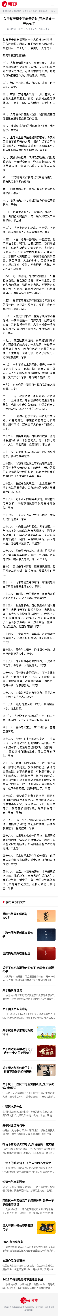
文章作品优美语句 (13, 1260)
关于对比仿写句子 (13, 1125)
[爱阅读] (9, 4)
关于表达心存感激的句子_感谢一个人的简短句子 (17, 1051)
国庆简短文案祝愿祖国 (16, 953)
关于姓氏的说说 (12, 990)
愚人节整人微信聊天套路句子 (17, 1227)
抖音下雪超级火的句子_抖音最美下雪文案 (28, 1144)
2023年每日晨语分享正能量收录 (22, 1279)
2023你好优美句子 (14, 1242)
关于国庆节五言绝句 (15, 1009)
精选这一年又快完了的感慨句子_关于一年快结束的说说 (28, 1202)
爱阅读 (8, 11)
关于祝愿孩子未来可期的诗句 (17, 1032)
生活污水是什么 (12, 1106)
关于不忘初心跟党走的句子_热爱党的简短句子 (28, 969)
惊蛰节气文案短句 (13, 1181)
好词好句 (18, 11)
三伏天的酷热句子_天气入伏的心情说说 (26, 1163)
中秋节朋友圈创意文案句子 (17, 934)
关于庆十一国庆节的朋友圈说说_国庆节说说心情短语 (28, 1086)
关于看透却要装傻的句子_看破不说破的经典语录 (17, 1069)
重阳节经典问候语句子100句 (16, 915)
